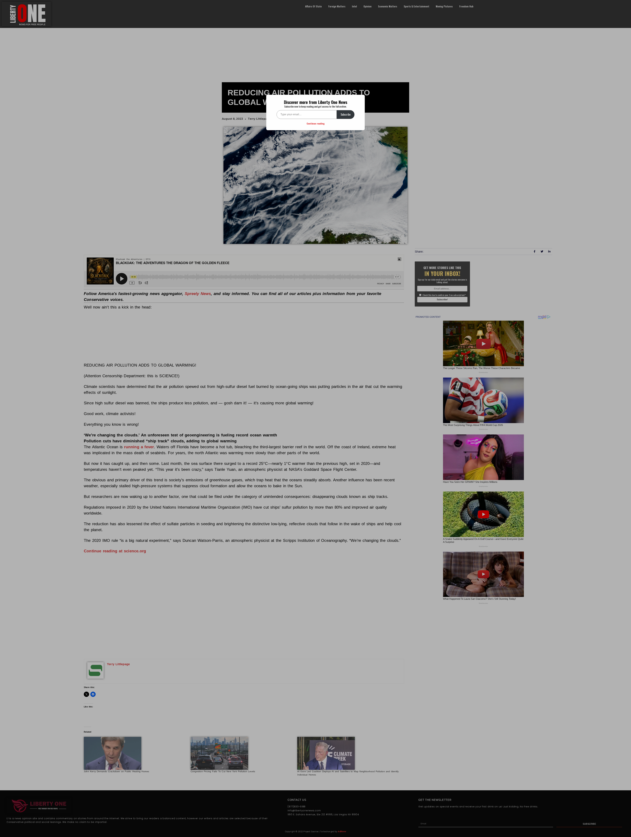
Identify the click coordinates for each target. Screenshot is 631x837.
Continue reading (316, 123)
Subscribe (346, 114)
